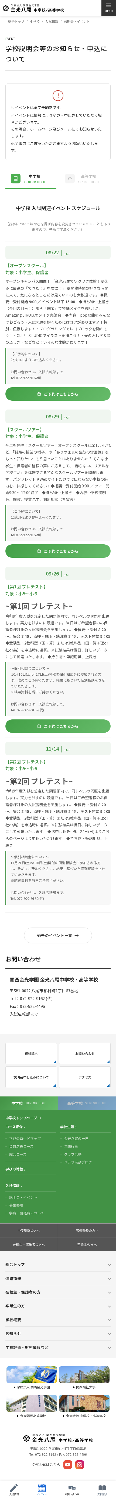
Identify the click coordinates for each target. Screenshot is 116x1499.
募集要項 (16, 1205)
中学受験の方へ (29, 1230)
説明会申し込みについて (31, 1077)
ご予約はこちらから (61, 394)
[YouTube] (67, 1464)
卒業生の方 (15, 1305)
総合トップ (16, 21)
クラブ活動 (72, 1154)
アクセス (85, 1077)
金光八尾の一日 (76, 1138)
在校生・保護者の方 (23, 1292)
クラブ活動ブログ (78, 1162)
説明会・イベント (23, 1197)
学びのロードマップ (25, 1138)
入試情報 (51, 21)
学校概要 (13, 1319)
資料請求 (31, 1053)
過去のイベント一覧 (54, 935)
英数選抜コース (21, 1146)
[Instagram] (79, 1464)
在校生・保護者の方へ (29, 1244)
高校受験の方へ (87, 1230)
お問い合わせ (85, 1053)
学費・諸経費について (26, 1212)
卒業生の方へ (87, 1244)
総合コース (17, 1154)
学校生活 (67, 1126)
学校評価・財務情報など (27, 1347)
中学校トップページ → (23, 1117)
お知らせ (13, 1333)
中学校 (35, 21)
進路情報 (13, 1278)
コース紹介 (14, 1126)
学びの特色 (14, 1168)
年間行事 (71, 1146)
